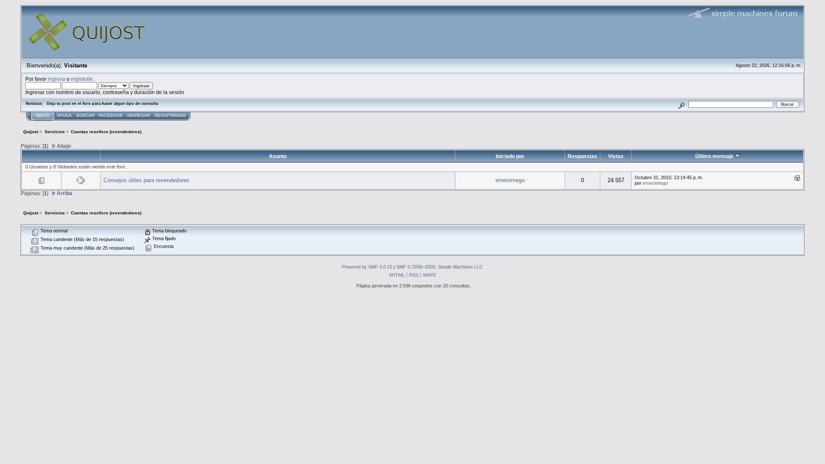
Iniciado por (510, 156)
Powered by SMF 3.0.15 (367, 266)
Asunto (278, 156)
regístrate (82, 79)
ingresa (56, 79)
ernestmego (510, 180)
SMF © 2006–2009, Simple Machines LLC (439, 266)
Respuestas (582, 156)
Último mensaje (715, 156)
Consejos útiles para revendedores (146, 180)
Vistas (615, 156)
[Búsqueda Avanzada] (681, 104)
